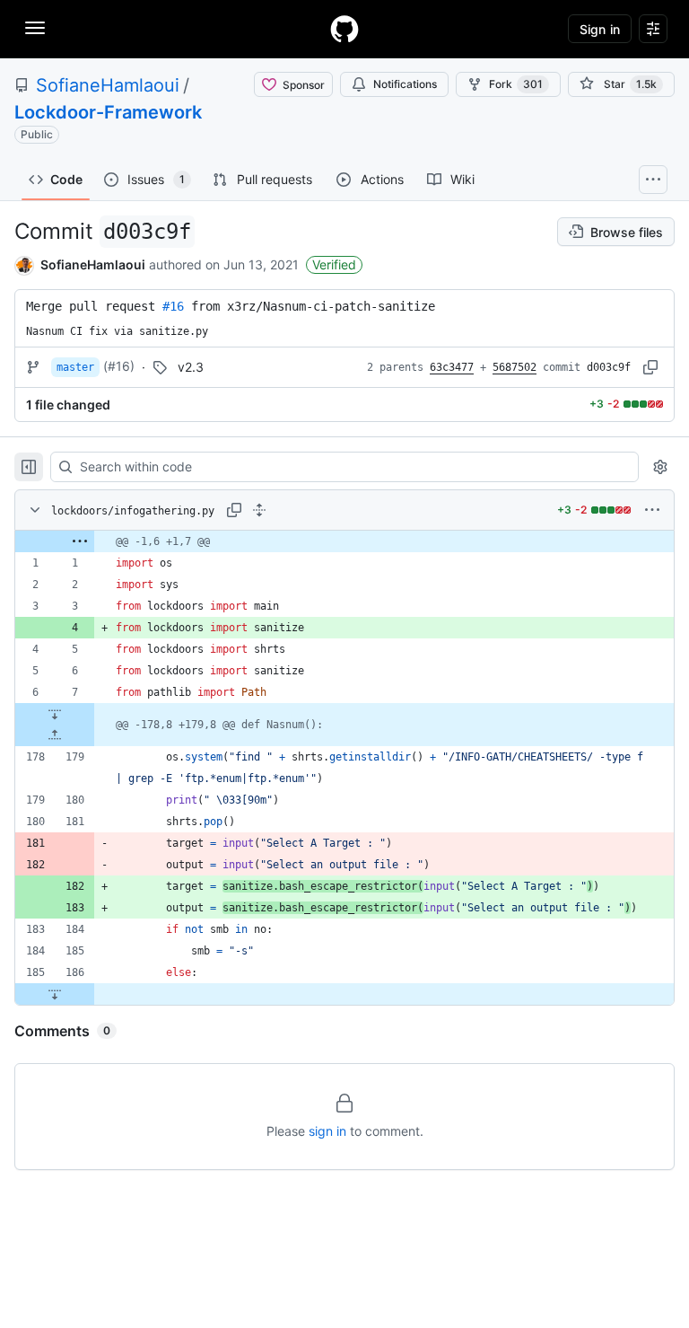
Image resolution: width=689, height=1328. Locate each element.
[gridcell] (344, 541)
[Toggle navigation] (35, 27)
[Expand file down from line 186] (54, 994)
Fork (516, 84)
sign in (327, 1131)
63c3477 (452, 367)
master (75, 367)
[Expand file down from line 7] (54, 714)
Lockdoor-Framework (108, 112)
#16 (173, 306)
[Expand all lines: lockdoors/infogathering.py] (259, 510)
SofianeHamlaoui (107, 85)
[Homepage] (344, 28)
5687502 (514, 367)
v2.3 (191, 366)
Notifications (405, 84)
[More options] (652, 510)
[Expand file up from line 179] (54, 735)
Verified (334, 264)
